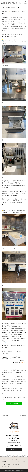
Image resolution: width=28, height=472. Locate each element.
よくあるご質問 (16, 464)
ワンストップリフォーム (7, 459)
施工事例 (4, 461)
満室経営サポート (18, 459)
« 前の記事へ (5, 415)
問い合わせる (15, 403)
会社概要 (9, 464)
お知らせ (24, 461)
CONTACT (14, 449)
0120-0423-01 (15, 445)
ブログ (18, 461)
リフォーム (23, 362)
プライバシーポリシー (7, 467)
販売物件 (4, 464)
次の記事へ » (23, 415)
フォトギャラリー (11, 461)
